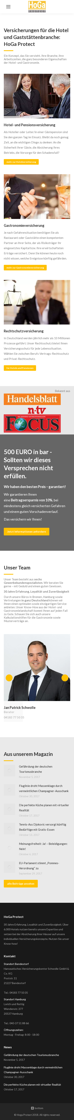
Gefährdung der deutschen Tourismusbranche (35, 769)
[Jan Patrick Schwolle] (37, 667)
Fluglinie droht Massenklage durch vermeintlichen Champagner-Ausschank (43, 788)
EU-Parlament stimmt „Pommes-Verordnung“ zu (39, 865)
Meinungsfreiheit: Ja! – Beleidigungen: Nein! (43, 846)
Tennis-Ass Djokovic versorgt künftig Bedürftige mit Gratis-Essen (42, 827)
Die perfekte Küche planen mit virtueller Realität (44, 807)
